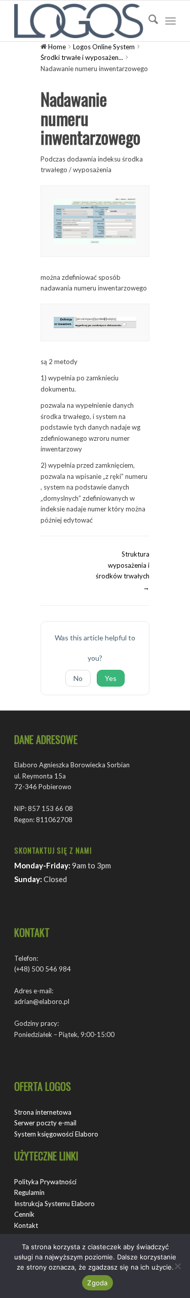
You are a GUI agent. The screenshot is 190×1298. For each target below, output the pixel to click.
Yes (111, 678)
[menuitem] (148, 21)
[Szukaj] (148, 21)
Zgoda (97, 1283)
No (78, 678)
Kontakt (26, 1225)
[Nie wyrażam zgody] (177, 1266)
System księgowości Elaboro (56, 1134)
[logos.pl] (78, 21)
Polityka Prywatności (45, 1182)
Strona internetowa (42, 1112)
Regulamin (29, 1192)
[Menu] (170, 21)
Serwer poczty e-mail (45, 1123)
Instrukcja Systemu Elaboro (54, 1203)
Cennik (24, 1214)
